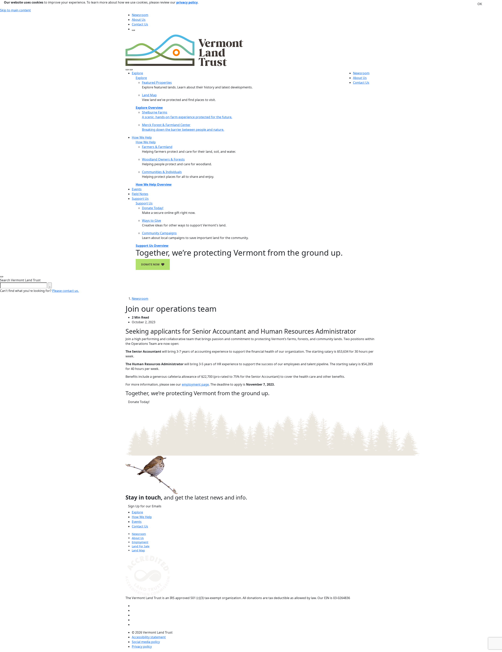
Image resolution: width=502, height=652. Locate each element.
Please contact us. (65, 291)
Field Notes (140, 194)
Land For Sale (140, 546)
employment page (195, 384)
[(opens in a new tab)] (148, 575)
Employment (140, 542)
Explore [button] (137, 73)
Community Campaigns (159, 233)
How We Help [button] (142, 137)
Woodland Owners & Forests (163, 159)
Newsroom (140, 15)
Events (137, 189)
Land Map (149, 95)
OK (479, 4)
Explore (137, 512)
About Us (139, 19)
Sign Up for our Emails (144, 506)
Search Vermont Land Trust (20, 280)
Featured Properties (157, 82)
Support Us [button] (140, 198)
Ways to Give (151, 220)
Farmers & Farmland (157, 147)
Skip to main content (15, 10)
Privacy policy (142, 646)
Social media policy (146, 642)
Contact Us (140, 24)
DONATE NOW (150, 264)
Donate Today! (152, 208)
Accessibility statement (149, 637)
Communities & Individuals (162, 172)
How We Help (142, 517)
